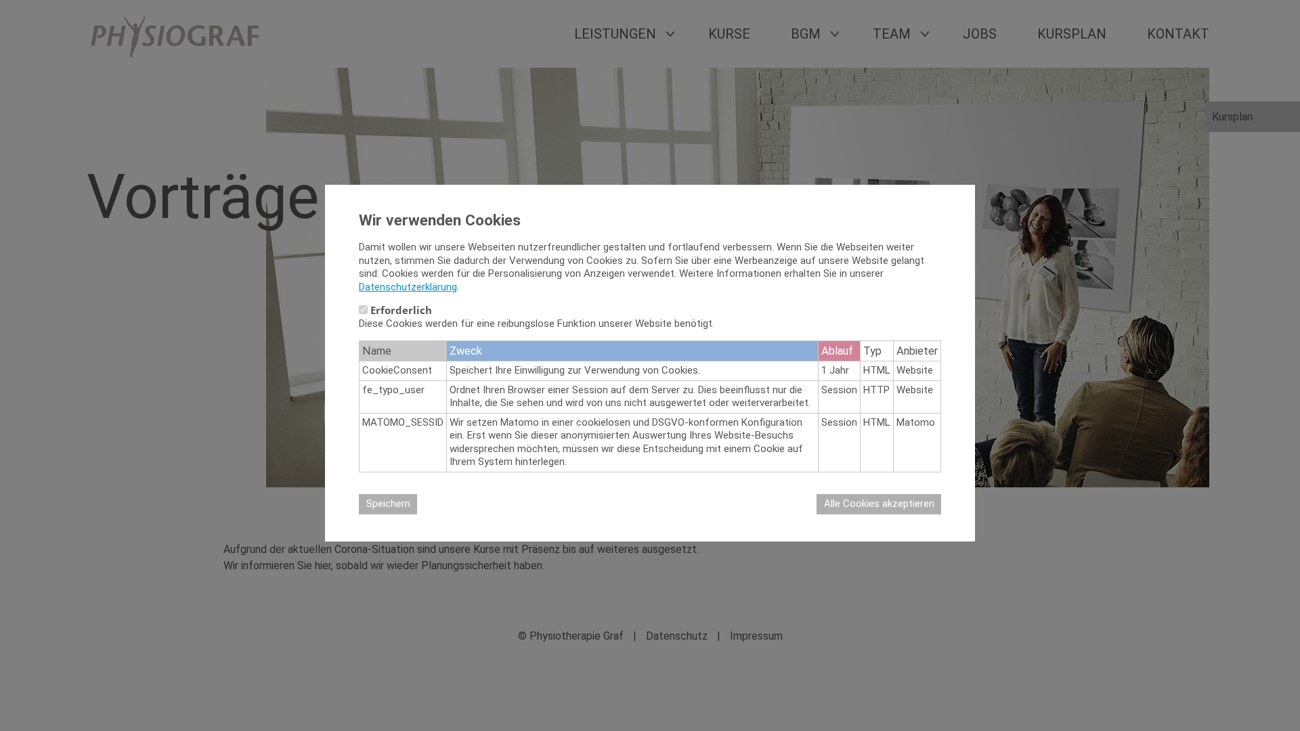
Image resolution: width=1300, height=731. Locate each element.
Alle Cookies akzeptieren (879, 503)
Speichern (388, 503)
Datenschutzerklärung (408, 287)
